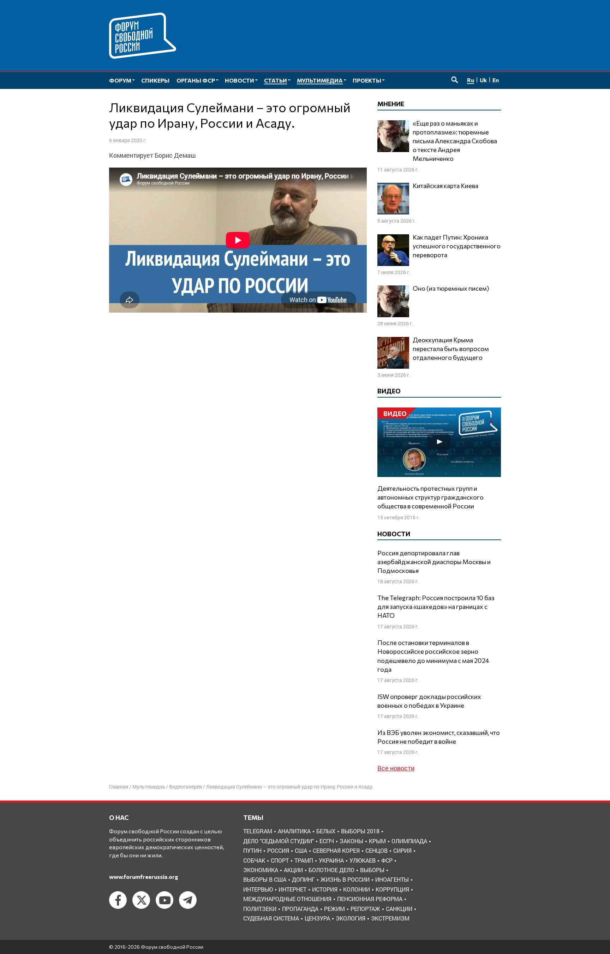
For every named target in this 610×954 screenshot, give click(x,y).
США (301, 850)
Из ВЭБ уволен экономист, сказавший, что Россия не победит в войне (438, 737)
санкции (399, 908)
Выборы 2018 (360, 831)
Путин (252, 850)
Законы (351, 841)
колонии (356, 889)
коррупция (392, 889)
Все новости (395, 768)
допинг (303, 879)
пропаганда (300, 908)
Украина (331, 860)
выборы (372, 870)
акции (293, 870)
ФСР (387, 860)
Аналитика (294, 831)
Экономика (260, 870)
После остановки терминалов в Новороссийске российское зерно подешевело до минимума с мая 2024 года (433, 656)
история (324, 889)
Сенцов (376, 850)
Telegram (257, 831)
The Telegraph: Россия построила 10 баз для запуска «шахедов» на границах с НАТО (436, 606)
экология (350, 918)
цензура (317, 918)
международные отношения (287, 898)
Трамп (303, 860)
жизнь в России (345, 879)
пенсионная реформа (369, 898)
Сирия (402, 850)
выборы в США (264, 879)
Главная (118, 786)
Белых (325, 831)
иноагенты (392, 879)
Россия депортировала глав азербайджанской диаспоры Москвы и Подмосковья (434, 561)
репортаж (365, 908)
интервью (258, 889)
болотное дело (331, 870)
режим (334, 908)
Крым (377, 841)
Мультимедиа (148, 786)
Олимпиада (409, 841)
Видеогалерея (185, 786)
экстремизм (390, 918)
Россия (278, 850)
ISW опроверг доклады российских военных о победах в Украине (429, 701)
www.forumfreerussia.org (143, 876)
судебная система (271, 918)
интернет (292, 889)
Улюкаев (362, 860)
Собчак (254, 860)
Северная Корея (336, 850)
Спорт (280, 860)
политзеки (259, 908)
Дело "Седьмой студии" (278, 841)
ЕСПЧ (326, 841)
